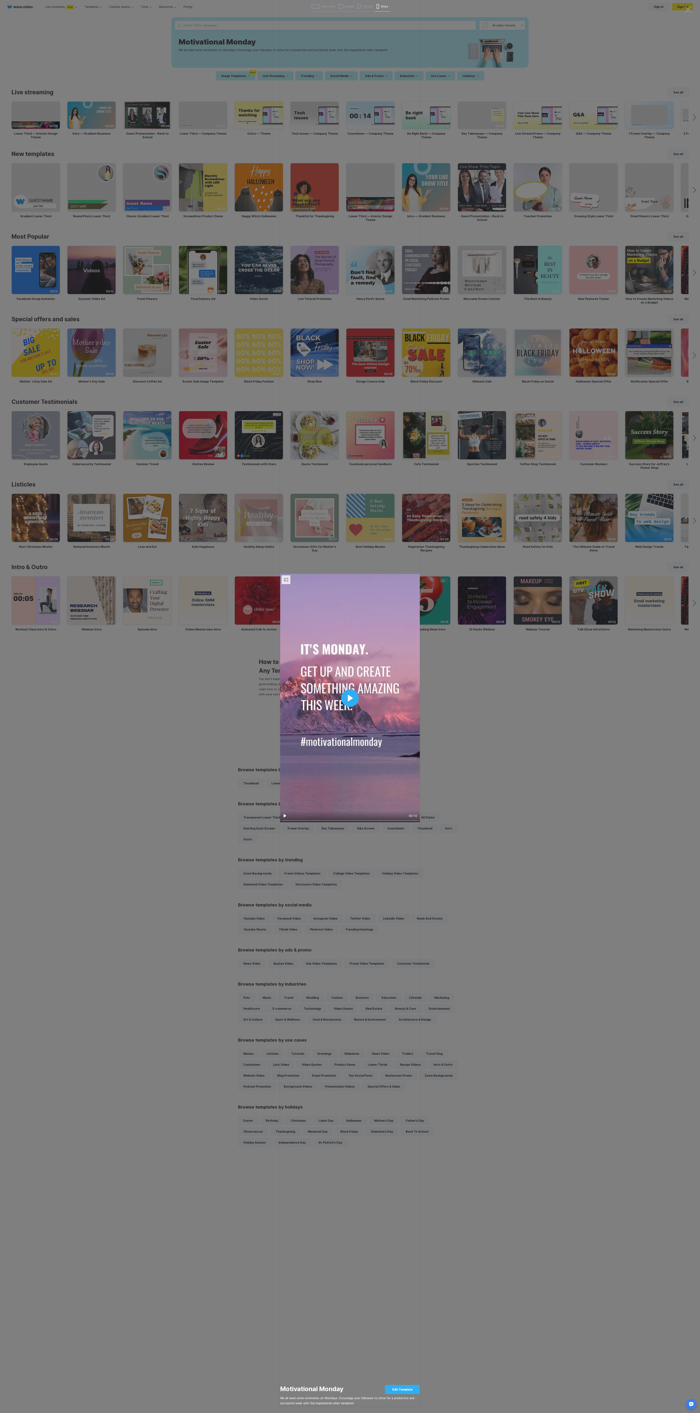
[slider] (350, 820)
